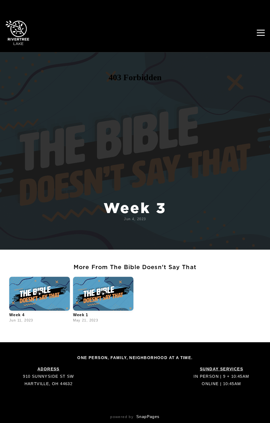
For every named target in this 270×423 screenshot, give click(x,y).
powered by (135, 417)
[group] (39, 301)
